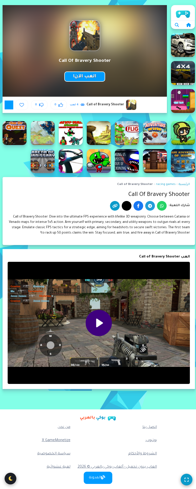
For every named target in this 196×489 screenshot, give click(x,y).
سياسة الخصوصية (53, 454)
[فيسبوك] (138, 206)
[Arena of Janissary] (43, 161)
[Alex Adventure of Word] (183, 161)
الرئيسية (183, 12)
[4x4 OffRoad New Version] (183, 73)
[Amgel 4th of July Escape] (155, 161)
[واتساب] (162, 206)
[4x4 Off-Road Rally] (183, 45)
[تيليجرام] (150, 206)
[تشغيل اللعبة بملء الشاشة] (9, 105)
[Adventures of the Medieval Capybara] (99, 133)
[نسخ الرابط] (115, 206)
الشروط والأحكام (142, 454)
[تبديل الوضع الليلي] (10, 478)
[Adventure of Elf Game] (183, 133)
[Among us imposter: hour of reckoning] (127, 161)
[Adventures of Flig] (127, 133)
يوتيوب (151, 441)
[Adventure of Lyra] (155, 133)
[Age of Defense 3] (43, 133)
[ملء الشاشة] (186, 479)
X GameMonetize (56, 441)
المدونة (95, 478)
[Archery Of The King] (71, 161)
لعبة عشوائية (58, 467)
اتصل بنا (149, 427)
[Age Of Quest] (15, 133)
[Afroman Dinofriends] (71, 133)
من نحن (64, 427)
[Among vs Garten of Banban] (99, 161)
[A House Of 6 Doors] (183, 101)
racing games (166, 184)
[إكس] (126, 206)
